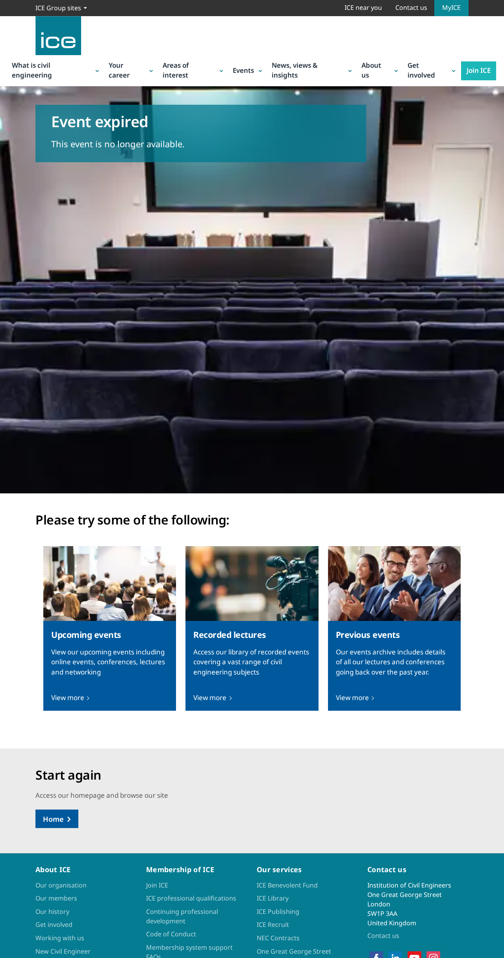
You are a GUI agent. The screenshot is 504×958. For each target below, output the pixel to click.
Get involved (421, 70)
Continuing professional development (182, 916)
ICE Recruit (273, 924)
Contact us (411, 7)
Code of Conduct (171, 934)
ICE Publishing (278, 911)
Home (53, 819)
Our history (52, 911)
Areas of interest (176, 70)
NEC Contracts (278, 938)
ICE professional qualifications (191, 898)
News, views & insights (295, 70)
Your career (119, 70)
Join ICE (479, 70)
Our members (56, 898)
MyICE (451, 7)
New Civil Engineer (63, 951)
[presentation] (109, 628)
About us (371, 70)
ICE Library (273, 898)
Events (243, 70)
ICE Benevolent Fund (287, 885)
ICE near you (363, 7)
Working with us (59, 938)
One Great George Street (294, 951)
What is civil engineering (32, 70)
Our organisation (61, 885)
